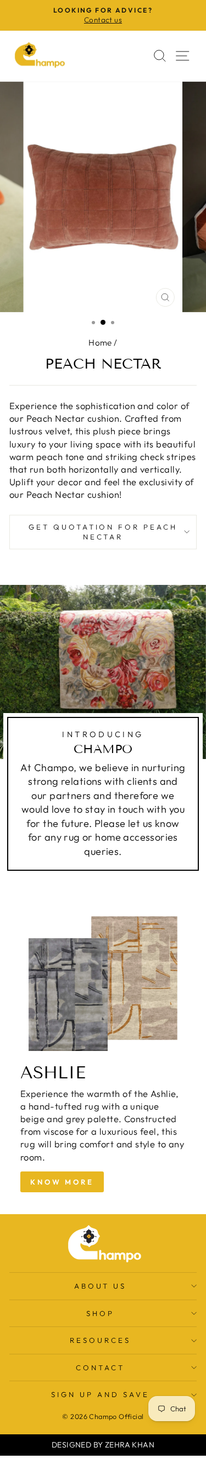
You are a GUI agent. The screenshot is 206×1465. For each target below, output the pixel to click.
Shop (100, 1313)
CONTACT (100, 1367)
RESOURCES (100, 1340)
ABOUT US (100, 1286)
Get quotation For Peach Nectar (103, 532)
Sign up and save (100, 1394)
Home (100, 342)
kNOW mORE (62, 1181)
